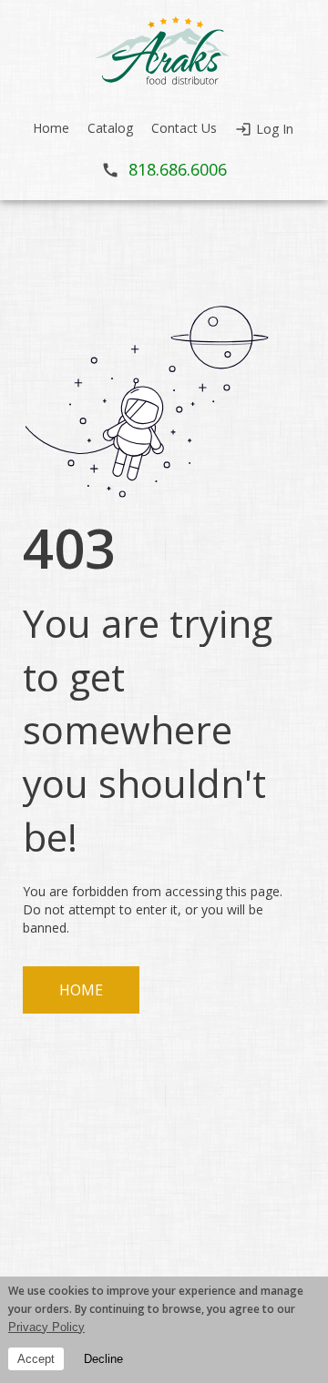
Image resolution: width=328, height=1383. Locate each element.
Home (51, 127)
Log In (274, 128)
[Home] (164, 50)
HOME (81, 990)
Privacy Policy (46, 1327)
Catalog (110, 127)
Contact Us (184, 127)
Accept (36, 1359)
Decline (103, 1359)
